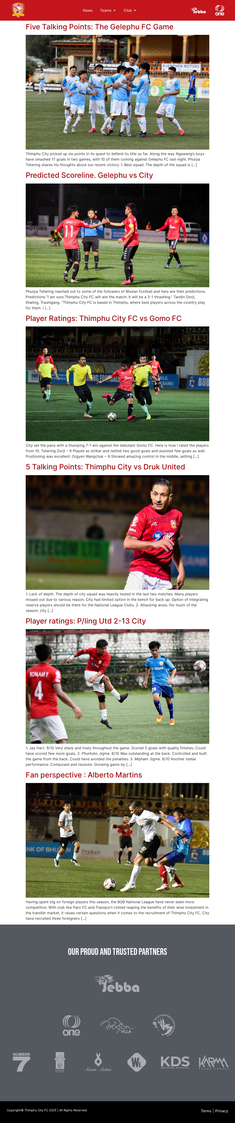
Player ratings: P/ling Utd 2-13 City (86, 620)
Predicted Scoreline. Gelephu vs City (89, 175)
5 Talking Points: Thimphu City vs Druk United (105, 466)
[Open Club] (135, 10)
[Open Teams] (114, 10)
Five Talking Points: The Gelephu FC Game (99, 26)
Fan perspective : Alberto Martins (84, 774)
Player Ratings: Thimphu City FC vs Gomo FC (104, 318)
